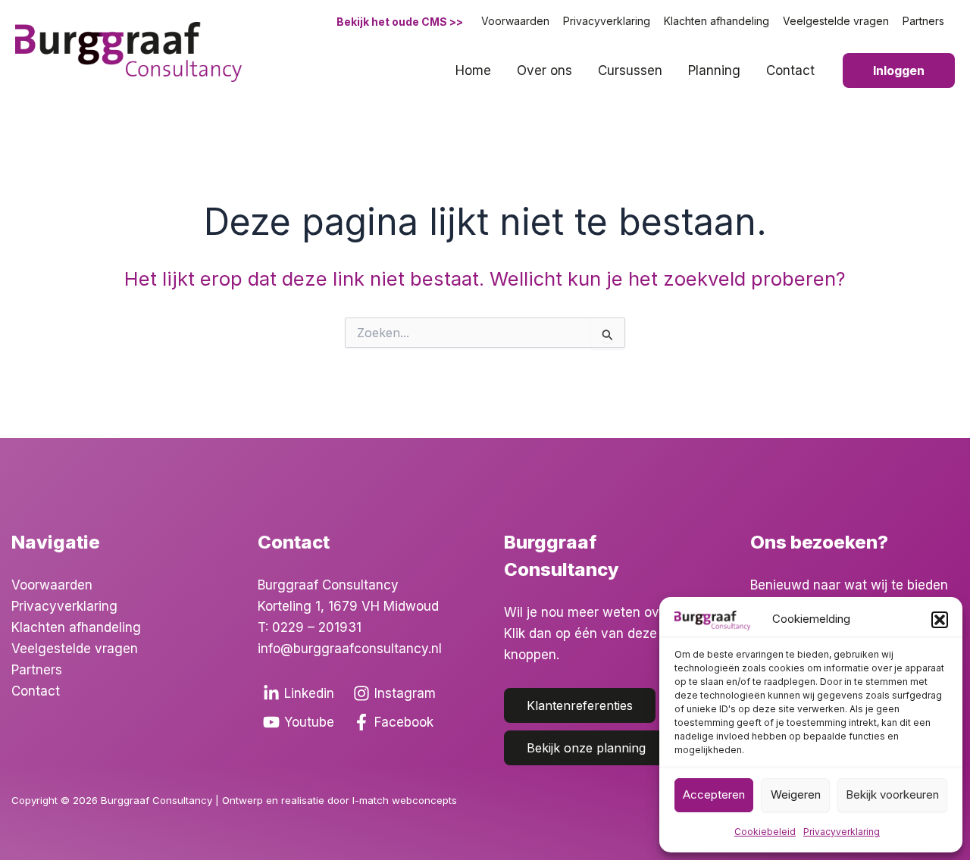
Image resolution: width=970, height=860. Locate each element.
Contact (790, 70)
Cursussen (630, 70)
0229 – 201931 (316, 627)
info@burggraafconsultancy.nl (350, 648)
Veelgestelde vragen (836, 20)
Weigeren (796, 794)
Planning (714, 70)
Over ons (544, 70)
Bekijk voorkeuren (892, 794)
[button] (939, 619)
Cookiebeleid (765, 831)
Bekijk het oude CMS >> (399, 21)
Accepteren (714, 794)
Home (473, 70)
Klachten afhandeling (716, 20)
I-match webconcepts (406, 800)
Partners (923, 20)
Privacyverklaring (841, 831)
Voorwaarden (515, 20)
